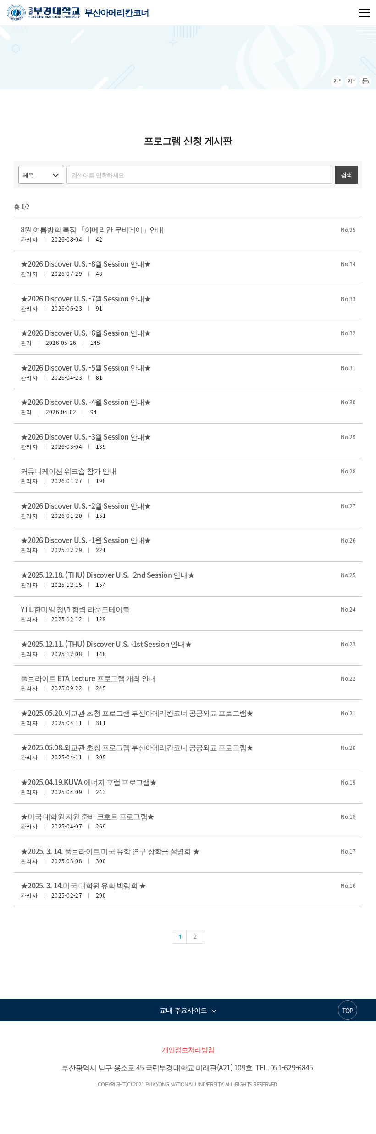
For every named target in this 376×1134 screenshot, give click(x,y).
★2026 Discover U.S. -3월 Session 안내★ (86, 436)
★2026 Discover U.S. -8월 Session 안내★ (86, 263)
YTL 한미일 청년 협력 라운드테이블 (75, 608)
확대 (337, 81)
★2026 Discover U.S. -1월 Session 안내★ (86, 539)
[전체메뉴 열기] (364, 12)
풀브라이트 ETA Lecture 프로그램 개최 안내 (88, 677)
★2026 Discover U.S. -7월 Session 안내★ (86, 298)
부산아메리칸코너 (78, 11)
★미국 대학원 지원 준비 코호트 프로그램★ (87, 816)
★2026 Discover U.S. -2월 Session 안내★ (86, 505)
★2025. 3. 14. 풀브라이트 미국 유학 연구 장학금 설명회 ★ (110, 850)
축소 (351, 81)
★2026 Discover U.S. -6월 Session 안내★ (86, 332)
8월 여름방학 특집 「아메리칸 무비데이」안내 (92, 229)
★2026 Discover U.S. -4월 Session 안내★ (86, 401)
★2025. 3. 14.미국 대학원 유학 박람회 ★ (83, 885)
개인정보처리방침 (188, 1049)
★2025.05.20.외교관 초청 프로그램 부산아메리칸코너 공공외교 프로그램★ (137, 712)
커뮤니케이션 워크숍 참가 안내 (68, 470)
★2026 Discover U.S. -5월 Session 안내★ (86, 367)
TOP (348, 1010)
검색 (346, 174)
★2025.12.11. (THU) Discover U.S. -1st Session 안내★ (106, 643)
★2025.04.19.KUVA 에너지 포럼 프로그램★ (89, 781)
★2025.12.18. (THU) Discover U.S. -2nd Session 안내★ (107, 574)
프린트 (365, 81)
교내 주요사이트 (183, 1010)
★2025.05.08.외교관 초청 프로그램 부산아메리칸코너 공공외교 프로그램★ (137, 747)
